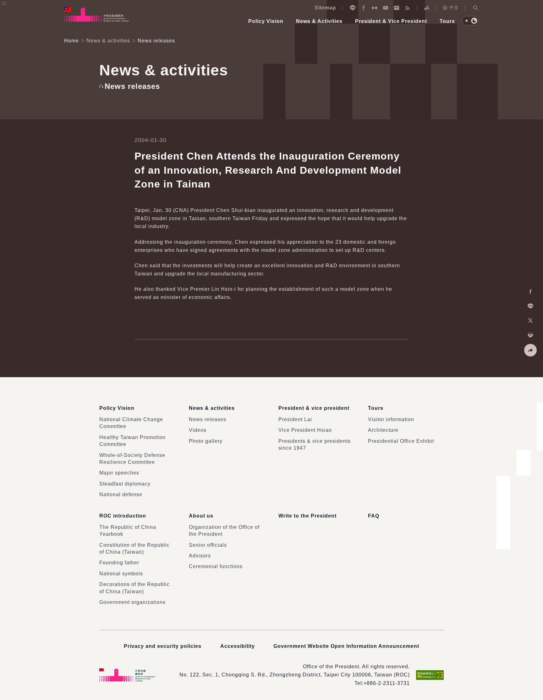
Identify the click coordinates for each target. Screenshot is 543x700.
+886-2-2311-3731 (387, 683)
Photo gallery (205, 441)
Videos (197, 430)
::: (4, 3)
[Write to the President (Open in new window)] (396, 8)
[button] (475, 8)
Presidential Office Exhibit (401, 441)
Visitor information (391, 419)
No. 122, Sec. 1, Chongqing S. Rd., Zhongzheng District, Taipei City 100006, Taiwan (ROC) (294, 674)
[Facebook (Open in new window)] (363, 8)
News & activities (108, 40)
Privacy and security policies (162, 646)
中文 (454, 7)
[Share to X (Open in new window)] (530, 320)
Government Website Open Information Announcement (346, 646)
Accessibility (237, 646)
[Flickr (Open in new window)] (374, 8)
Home (71, 40)
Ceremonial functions (216, 566)
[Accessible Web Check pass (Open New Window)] (430, 675)
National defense (120, 494)
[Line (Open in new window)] (352, 8)
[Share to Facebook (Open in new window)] (530, 291)
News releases (207, 419)
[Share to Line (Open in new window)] (530, 306)
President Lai (295, 419)
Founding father (119, 562)
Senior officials (208, 545)
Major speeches (119, 472)
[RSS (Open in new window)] (407, 8)
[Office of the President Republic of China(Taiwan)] (96, 14)
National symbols (121, 573)
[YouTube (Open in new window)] (385, 8)
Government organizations (132, 602)
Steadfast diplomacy (125, 483)
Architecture (383, 430)
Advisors (200, 555)
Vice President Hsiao (305, 430)
